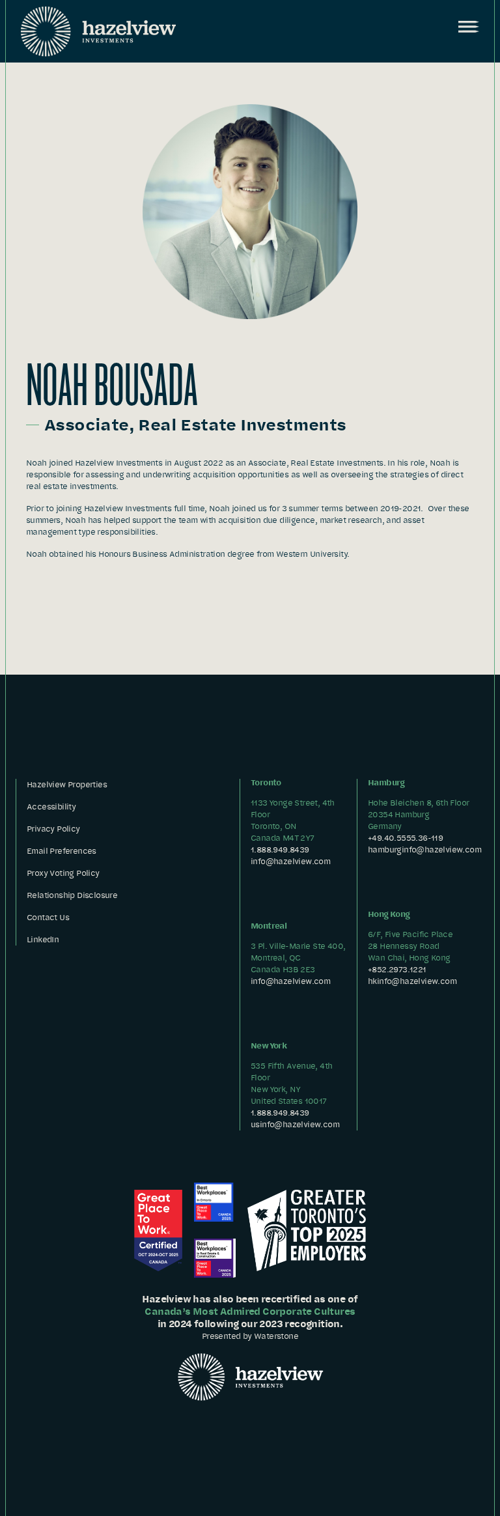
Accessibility (51, 806)
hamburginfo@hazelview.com (424, 849)
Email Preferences (61, 850)
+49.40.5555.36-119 (405, 837)
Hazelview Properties (67, 784)
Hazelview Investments (98, 31)
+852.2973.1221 (397, 969)
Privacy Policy (53, 828)
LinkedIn (43, 939)
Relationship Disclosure (72, 895)
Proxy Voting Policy (63, 872)
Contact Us (48, 917)
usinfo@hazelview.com (295, 1124)
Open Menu (467, 27)
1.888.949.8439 (280, 849)
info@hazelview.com (290, 861)
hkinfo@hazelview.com (412, 981)
